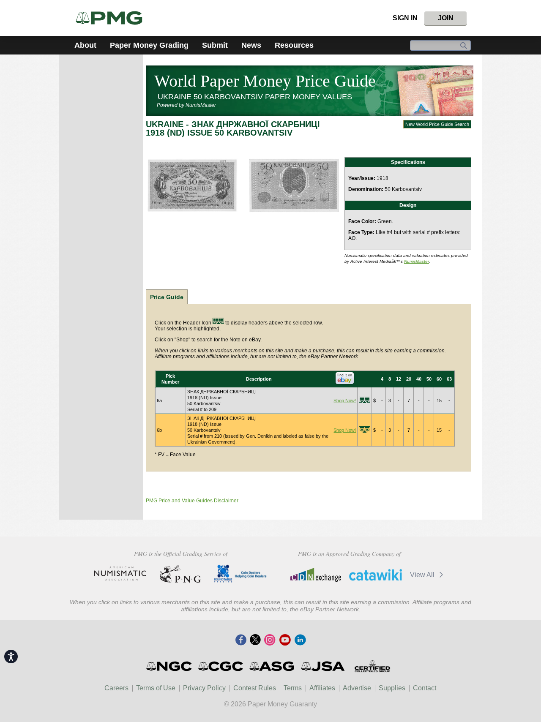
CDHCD (240, 573)
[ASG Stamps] (272, 666)
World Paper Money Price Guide (265, 80)
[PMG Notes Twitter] (255, 640)
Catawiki (375, 574)
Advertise (357, 688)
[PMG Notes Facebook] (241, 640)
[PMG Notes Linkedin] (300, 640)
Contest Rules (254, 688)
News (251, 45)
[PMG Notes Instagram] (269, 640)
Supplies (392, 688)
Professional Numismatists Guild (180, 573)
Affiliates (322, 688)
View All (423, 574)
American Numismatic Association (120, 573)
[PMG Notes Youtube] (285, 640)
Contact (424, 688)
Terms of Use (155, 688)
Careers (116, 688)
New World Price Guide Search (437, 124)
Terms (293, 688)
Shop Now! (344, 400)
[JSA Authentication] (323, 666)
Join (446, 18)
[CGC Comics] (221, 666)
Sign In (405, 18)
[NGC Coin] (112, 18)
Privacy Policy (204, 688)
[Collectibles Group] (372, 666)
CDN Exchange (315, 574)
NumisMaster (416, 261)
